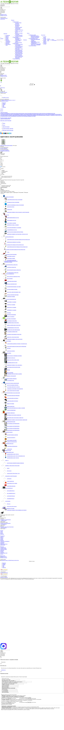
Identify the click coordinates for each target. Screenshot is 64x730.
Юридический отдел (3, 540)
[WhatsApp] (8, 133)
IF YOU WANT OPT (3, 549)
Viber (3, 105)
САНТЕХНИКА (26, 114)
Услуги (1, 528)
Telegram (3, 103)
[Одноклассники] (2, 133)
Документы (2, 538)
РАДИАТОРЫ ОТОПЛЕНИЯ (12, 114)
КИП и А (49, 115)
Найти (2, 647)
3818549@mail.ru (11, 556)
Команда (1, 533)
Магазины (2, 542)
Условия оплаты (3, 543)
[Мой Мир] (3, 133)
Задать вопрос (2, 517)
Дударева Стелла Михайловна (5, 515)
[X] (5, 133)
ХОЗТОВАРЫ (24, 116)
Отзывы (1, 534)
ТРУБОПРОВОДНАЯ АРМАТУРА (37, 113)
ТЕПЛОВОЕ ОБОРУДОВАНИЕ (25, 113)
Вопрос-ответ (2, 551)
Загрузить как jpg (24, 694)
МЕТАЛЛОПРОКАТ (18, 116)
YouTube (3, 104)
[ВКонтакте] (1, 133)
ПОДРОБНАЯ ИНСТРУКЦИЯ (6, 700)
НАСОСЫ (10, 113)
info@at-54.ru (2, 87)
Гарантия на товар (3, 545)
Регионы (1, 547)
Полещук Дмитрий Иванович (5, 519)
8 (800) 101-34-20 (3, 14)
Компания (2, 530)
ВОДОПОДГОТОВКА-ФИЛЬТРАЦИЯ (46, 114)
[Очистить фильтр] (1, 188)
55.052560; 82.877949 (4, 568)
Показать (2, 189)
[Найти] (1, 8)
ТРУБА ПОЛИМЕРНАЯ (47, 113)
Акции (1, 527)
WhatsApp (4, 107)
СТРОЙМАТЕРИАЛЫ (30, 115)
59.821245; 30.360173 (4, 573)
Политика (2, 548)
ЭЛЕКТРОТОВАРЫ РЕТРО (5, 118)
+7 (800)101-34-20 (3, 516)
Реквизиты (2, 539)
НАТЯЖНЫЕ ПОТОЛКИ (31, 116)
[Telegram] (10, 133)
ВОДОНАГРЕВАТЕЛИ (16, 113)
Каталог (1, 526)
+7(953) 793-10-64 (3, 523)
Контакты (2, 536)
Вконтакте (4, 102)
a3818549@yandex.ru (4, 556)
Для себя (1, 18)
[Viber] (6, 133)
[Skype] (9, 133)
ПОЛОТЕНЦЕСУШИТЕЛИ (11, 115)
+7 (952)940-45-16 (3, 520)
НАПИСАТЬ (3, 666)
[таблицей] (2, 151)
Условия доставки (3, 544)
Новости (1, 532)
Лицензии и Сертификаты (4, 537)
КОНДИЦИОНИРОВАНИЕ (21, 115)
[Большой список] (1, 152)
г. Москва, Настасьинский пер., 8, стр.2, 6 (8, 100)
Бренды (1, 529)
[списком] (1, 151)
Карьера (1, 535)
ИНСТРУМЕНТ (20, 114)
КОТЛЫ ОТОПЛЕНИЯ (4, 113)
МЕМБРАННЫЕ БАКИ (44, 115)
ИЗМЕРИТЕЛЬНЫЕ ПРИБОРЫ (34, 114)
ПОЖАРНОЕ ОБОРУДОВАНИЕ (9, 116)
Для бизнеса (5, 18)
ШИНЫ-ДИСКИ (37, 115)
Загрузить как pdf (4, 694)
